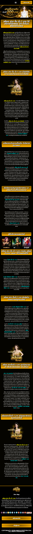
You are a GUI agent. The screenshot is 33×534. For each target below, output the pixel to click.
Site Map (17, 494)
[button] (15, 2)
